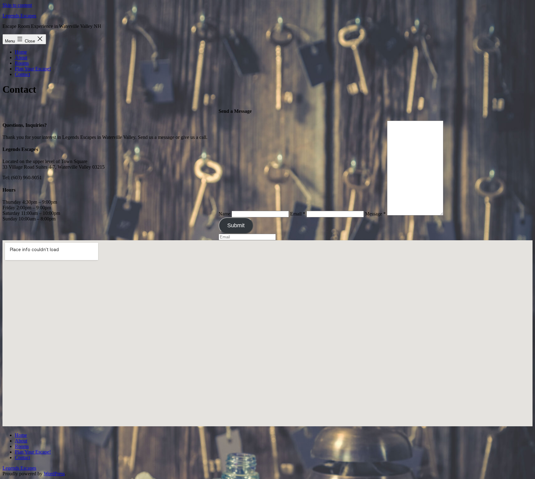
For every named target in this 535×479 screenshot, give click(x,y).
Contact (22, 74)
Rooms (22, 63)
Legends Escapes (19, 15)
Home (21, 52)
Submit (236, 225)
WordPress (54, 473)
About (21, 57)
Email (297, 213)
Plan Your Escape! (33, 68)
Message (375, 213)
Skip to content (17, 5)
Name (224, 213)
